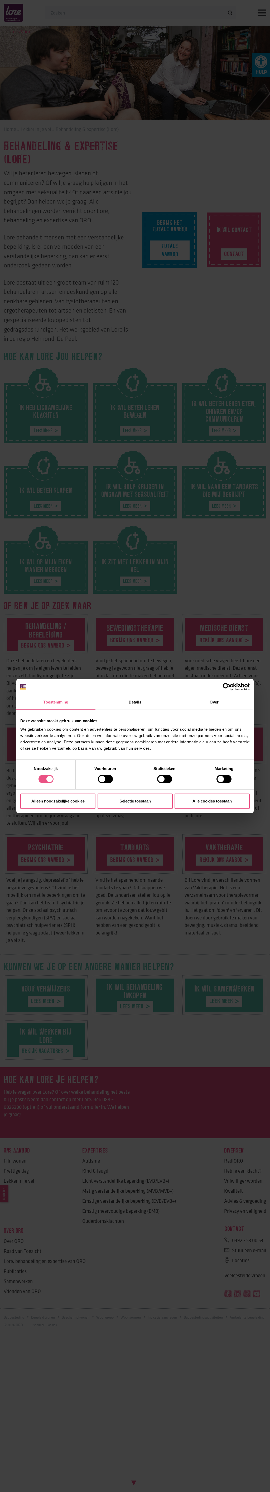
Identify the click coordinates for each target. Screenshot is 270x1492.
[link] (227, 687)
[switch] (105, 779)
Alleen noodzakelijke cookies (58, 801)
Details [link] (135, 702)
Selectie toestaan (135, 801)
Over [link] (214, 702)
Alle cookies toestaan (212, 801)
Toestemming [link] (55, 702)
